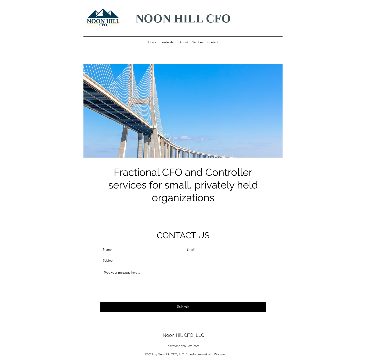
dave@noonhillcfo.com (184, 346)
